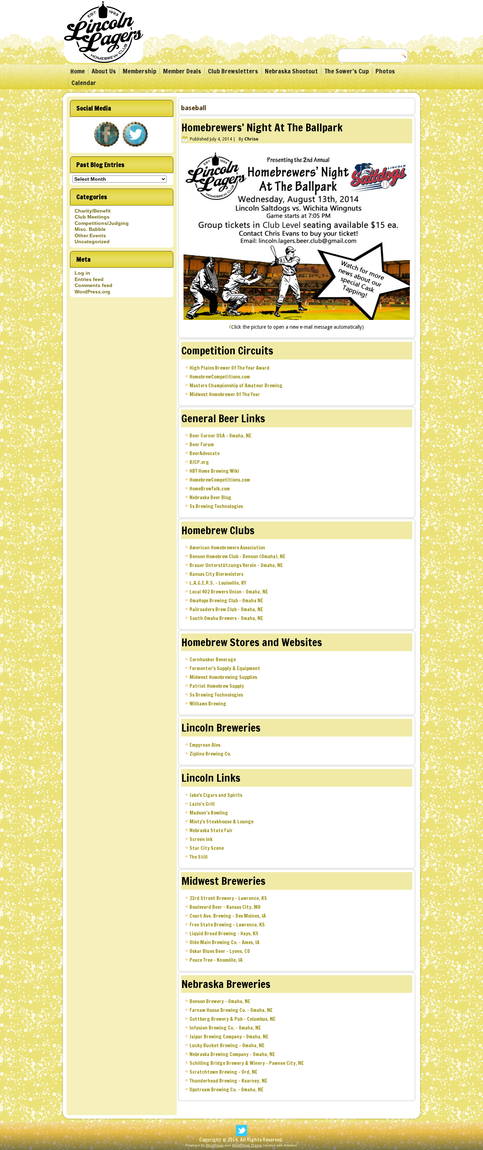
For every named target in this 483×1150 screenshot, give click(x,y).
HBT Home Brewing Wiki (214, 471)
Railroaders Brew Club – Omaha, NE (226, 609)
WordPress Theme (247, 1145)
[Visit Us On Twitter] (136, 147)
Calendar (83, 82)
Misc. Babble (90, 229)
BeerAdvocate (205, 453)
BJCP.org (199, 462)
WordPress (214, 1145)
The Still (199, 856)
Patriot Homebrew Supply (217, 686)
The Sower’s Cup (347, 71)
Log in (82, 273)
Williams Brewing (208, 703)
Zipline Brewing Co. (210, 753)
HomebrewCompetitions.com (220, 376)
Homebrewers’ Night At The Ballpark (262, 127)
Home (77, 71)
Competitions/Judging (102, 223)
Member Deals (182, 71)
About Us (104, 71)
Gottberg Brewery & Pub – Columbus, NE (232, 1019)
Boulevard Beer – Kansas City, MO (225, 907)
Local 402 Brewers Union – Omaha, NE (229, 591)
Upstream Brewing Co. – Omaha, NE (226, 1089)
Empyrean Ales (205, 745)
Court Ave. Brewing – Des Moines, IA (228, 915)
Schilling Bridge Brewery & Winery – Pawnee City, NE (247, 1063)
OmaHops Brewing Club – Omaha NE (226, 600)
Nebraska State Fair (211, 830)
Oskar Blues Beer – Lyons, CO (220, 951)
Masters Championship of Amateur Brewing (236, 385)
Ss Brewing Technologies (216, 506)
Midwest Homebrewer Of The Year (225, 394)
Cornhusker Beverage (213, 659)
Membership (139, 71)
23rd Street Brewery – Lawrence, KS (228, 898)
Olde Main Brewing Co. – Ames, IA (225, 942)
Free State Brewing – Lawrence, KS (227, 924)
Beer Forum (202, 444)
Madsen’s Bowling (209, 812)
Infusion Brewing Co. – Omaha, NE (225, 1027)
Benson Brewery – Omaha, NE (220, 1001)
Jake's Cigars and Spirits (216, 795)
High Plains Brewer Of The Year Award (229, 367)
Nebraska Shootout (291, 71)
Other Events (90, 235)
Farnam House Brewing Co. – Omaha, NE (231, 1010)
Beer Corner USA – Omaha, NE (220, 435)
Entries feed (89, 279)
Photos (385, 71)
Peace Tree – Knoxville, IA (216, 960)
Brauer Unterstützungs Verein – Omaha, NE (236, 565)
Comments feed (93, 285)
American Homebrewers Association (227, 547)
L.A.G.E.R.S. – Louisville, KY (218, 582)
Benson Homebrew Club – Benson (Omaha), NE (237, 556)
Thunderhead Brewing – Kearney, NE (228, 1080)
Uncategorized (92, 241)
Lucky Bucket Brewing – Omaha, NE (227, 1045)
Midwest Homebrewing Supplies (223, 677)
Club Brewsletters (233, 71)
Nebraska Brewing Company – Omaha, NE (232, 1054)
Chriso (251, 139)
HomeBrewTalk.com (210, 488)
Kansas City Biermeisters (216, 574)
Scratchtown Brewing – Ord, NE (223, 1071)
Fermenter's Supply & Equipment (225, 668)
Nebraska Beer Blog (210, 497)
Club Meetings (92, 217)
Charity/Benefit (93, 211)
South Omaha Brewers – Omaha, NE (226, 618)
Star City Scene (207, 848)
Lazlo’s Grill (202, 804)
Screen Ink (201, 839)
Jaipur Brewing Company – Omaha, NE (229, 1036)
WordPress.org (92, 291)
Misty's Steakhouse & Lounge (222, 821)
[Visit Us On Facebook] (107, 147)
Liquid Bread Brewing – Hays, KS (224, 933)
